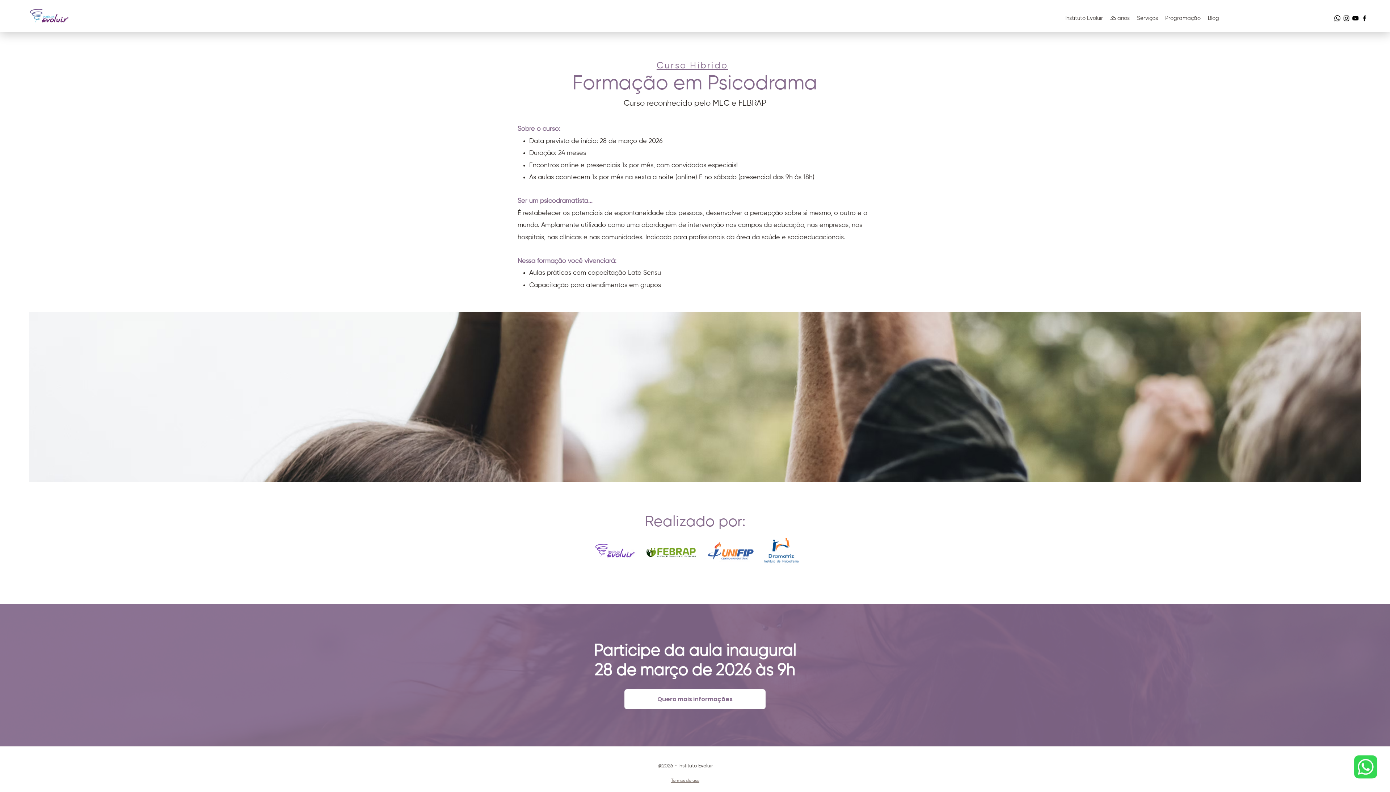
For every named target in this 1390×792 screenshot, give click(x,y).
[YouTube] (1355, 18)
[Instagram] (1346, 18)
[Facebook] (1364, 18)
